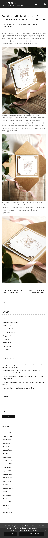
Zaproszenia (7, 26)
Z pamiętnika (7, 343)
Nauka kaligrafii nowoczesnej (13, 329)
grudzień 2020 (7, 485)
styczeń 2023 (7, 457)
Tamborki (6, 339)
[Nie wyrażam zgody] (45, 530)
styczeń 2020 (7, 512)
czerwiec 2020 (7, 495)
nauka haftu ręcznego (8, 417)
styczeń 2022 (7, 471)
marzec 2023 (7, 453)
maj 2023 (6, 447)
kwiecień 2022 (7, 467)
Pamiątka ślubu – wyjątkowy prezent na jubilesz (19, 388)
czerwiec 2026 (7, 433)
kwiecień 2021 (7, 481)
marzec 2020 (7, 505)
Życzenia (6, 350)
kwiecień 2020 (7, 502)
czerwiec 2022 (7, 464)
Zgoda (10, 534)
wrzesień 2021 (8, 478)
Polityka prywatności (31, 534)
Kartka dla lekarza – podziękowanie (37, 292)
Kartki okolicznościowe (27, 24)
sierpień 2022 (7, 460)
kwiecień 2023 (7, 450)
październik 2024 (8, 440)
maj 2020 (6, 498)
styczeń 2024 (7, 443)
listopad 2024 (7, 436)
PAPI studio (13, 3)
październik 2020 (8, 488)
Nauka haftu (7, 325)
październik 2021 (8, 474)
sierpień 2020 (7, 492)
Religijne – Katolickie (10, 336)
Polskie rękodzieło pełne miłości (12, 5)
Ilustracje (6, 318)
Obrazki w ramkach (9, 332)
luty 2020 (6, 509)
